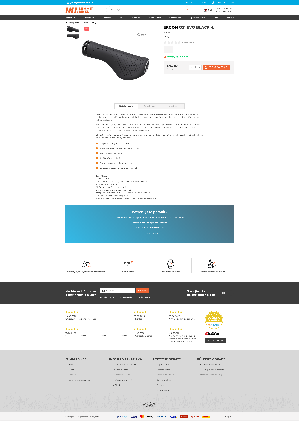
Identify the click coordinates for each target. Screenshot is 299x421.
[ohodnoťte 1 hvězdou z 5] (165, 42)
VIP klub (190, 2)
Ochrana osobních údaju (211, 375)
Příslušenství (155, 18)
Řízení (86, 23)
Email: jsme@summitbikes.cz (150, 228)
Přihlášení (221, 2)
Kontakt (73, 364)
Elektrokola (88, 18)
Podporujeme (163, 390)
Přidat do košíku (218, 67)
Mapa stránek (163, 364)
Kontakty (203, 2)
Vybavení (136, 18)
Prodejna (73, 375)
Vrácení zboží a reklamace (125, 364)
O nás (71, 370)
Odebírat (142, 291)
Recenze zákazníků (165, 375)
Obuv (121, 18)
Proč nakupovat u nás (123, 380)
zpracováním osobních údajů (136, 297)
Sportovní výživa (197, 18)
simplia (228, 417)
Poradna (160, 385)
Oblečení (106, 18)
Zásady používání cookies (212, 370)
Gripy (92, 23)
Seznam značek (164, 370)
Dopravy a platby (120, 370)
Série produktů (164, 380)
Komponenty (175, 18)
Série (216, 18)
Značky (230, 18)
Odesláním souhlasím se (125, 297)
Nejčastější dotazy (121, 375)
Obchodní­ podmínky (210, 364)
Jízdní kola (70, 18)
